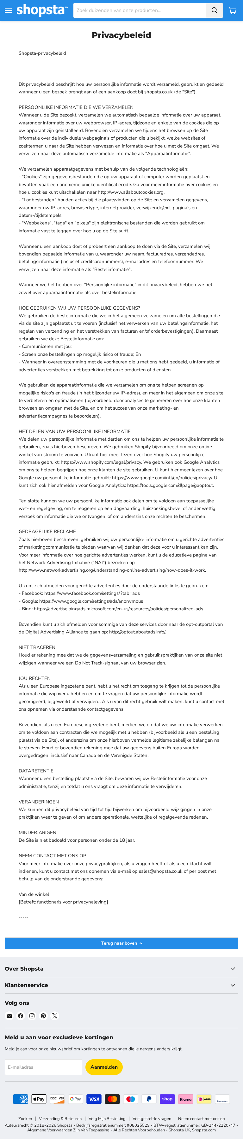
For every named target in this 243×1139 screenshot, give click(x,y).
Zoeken (25, 1119)
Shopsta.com (204, 1130)
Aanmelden (104, 1067)
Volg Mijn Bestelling (107, 1119)
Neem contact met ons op (201, 1119)
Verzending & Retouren (60, 1119)
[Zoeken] (214, 10)
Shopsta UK (179, 1130)
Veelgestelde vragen (152, 1119)
